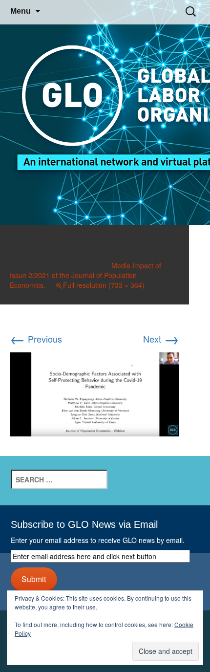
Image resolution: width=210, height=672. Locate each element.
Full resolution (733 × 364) (104, 285)
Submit (33, 578)
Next (161, 338)
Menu (20, 11)
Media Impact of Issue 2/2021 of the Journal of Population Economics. (85, 275)
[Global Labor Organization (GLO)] (105, 113)
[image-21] (94, 392)
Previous (36, 338)
